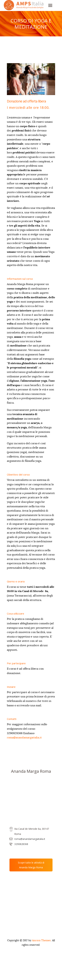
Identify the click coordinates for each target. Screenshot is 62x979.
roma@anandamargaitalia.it (24, 737)
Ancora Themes (41, 940)
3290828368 (21, 844)
